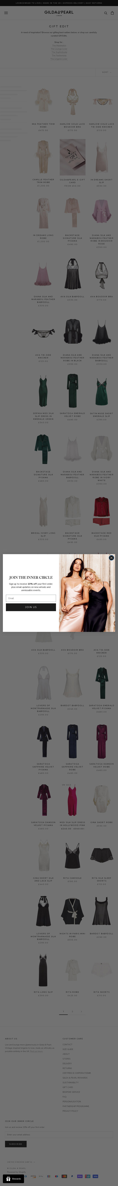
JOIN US (31, 607)
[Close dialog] (111, 557)
